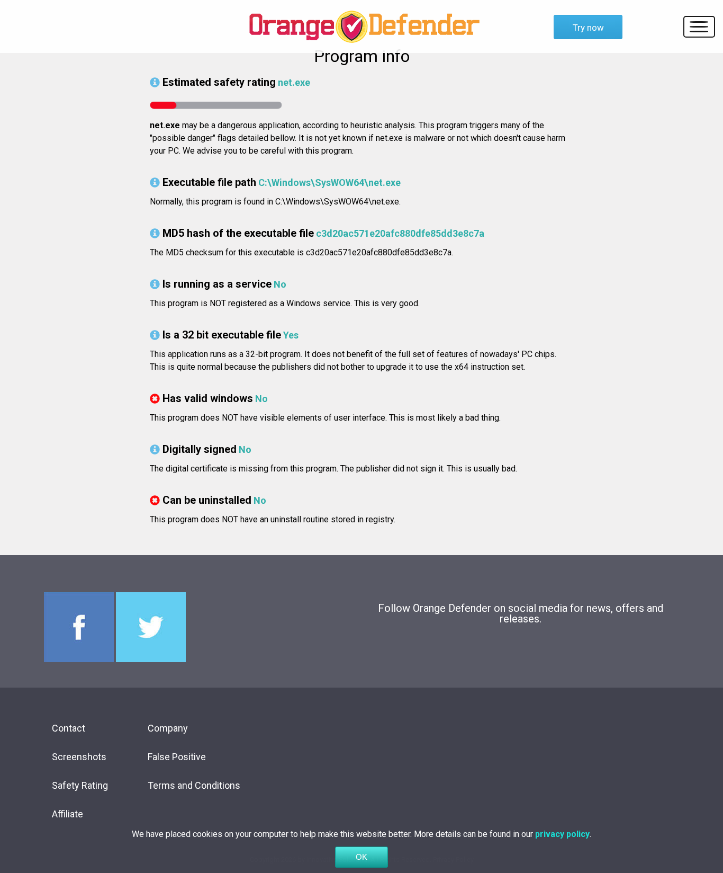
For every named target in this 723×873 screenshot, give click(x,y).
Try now (588, 27)
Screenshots (79, 756)
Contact (68, 728)
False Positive (177, 756)
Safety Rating (80, 785)
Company (168, 728)
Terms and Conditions (194, 785)
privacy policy (562, 834)
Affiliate (67, 813)
